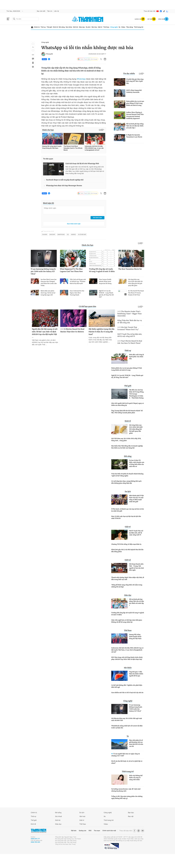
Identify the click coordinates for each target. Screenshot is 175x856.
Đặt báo (73, 830)
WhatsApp (81, 79)
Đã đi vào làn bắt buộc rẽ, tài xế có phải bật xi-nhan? (127, 762)
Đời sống (62, 27)
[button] (33, 44)
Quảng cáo (82, 830)
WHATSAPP (52, 234)
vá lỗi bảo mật (82, 234)
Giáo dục (82, 27)
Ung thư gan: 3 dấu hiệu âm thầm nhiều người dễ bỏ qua (136, 674)
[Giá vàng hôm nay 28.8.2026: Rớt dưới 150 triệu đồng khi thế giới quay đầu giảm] (119, 429)
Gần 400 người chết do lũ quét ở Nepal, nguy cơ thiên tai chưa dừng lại (127, 404)
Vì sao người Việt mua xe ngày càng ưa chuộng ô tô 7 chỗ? (125, 755)
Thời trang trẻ (138, 27)
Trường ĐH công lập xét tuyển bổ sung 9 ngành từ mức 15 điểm (127, 614)
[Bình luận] (33, 59)
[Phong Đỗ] (43, 54)
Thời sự (43, 27)
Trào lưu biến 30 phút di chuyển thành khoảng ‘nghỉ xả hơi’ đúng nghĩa (127, 475)
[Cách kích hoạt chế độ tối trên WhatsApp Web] (53, 168)
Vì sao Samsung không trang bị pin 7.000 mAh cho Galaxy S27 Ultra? (135, 708)
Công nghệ (114, 27)
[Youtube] (157, 11)
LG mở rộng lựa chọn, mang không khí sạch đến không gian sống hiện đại (126, 482)
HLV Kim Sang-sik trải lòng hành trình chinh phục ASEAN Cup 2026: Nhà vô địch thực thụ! (126, 658)
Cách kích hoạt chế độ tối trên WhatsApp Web (82, 164)
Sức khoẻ (58, 816)
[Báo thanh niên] (87, 19)
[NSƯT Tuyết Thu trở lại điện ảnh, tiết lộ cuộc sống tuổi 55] (119, 535)
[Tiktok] (164, 11)
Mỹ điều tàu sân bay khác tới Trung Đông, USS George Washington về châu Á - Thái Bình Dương (136, 394)
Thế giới (49, 27)
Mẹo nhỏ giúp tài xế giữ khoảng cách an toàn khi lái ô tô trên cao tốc (136, 743)
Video (123, 27)
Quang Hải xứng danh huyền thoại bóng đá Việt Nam (135, 636)
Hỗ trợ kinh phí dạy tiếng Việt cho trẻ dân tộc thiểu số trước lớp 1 (136, 602)
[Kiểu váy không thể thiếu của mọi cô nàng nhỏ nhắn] (119, 780)
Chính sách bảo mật (109, 830)
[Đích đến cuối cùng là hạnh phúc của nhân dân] (119, 359)
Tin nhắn (44, 234)
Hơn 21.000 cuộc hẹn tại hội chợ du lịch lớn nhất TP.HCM (126, 517)
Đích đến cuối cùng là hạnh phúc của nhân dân (136, 357)
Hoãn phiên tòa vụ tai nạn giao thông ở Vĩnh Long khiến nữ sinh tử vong (126, 369)
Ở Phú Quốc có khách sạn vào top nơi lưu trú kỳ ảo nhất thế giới (127, 510)
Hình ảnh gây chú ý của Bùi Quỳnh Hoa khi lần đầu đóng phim (127, 550)
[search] (25, 19)
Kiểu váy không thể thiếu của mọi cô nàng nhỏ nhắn (135, 777)
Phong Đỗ (49, 54)
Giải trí (100, 27)
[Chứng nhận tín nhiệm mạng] (111, 846)
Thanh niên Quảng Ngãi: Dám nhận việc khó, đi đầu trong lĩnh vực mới (127, 578)
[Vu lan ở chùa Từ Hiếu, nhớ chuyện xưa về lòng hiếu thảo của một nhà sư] (119, 464)
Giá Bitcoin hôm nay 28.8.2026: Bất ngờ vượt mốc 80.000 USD (126, 719)
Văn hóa (94, 27)
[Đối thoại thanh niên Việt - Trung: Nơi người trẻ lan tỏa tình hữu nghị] (119, 568)
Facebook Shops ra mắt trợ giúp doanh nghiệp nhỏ (64, 180)
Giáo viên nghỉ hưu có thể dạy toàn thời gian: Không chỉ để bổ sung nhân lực (126, 621)
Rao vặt (130, 816)
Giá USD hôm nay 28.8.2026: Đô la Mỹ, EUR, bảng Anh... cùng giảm (126, 439)
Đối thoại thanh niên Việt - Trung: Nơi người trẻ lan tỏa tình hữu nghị (136, 567)
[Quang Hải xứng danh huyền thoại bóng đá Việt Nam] (119, 638)
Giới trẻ (75, 27)
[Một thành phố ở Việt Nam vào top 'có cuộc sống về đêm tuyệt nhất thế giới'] (119, 500)
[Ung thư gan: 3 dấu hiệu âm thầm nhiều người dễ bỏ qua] (119, 676)
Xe (119, 27)
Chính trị (37, 27)
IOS (68, 234)
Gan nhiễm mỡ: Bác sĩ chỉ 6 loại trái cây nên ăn (127, 692)
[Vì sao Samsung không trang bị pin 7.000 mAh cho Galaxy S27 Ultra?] (119, 709)
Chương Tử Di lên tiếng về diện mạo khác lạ (126, 544)
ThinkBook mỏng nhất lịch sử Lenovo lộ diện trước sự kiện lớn (127, 727)
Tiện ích (49, 11)
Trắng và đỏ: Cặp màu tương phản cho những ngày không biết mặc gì (126, 797)
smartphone (61, 234)
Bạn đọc (131, 812)
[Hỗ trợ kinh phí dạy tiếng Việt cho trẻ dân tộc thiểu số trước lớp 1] (119, 603)
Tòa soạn (97, 830)
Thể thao (106, 27)
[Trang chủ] (32, 27)
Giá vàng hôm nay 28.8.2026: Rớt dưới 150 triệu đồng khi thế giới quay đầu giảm (135, 429)
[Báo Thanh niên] (38, 831)
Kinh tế (55, 27)
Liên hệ (56, 11)
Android (73, 234)
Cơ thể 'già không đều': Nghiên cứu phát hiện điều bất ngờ (126, 686)
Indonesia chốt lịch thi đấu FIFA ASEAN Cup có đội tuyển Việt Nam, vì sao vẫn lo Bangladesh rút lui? (127, 650)
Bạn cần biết (41, 11)
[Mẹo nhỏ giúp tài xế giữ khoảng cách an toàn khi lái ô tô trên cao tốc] (119, 744)
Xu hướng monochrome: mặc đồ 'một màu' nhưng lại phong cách (126, 790)
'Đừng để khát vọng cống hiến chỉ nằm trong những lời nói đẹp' (126, 586)
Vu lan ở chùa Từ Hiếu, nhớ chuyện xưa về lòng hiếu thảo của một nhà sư (136, 463)
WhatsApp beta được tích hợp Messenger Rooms (64, 186)
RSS (90, 830)
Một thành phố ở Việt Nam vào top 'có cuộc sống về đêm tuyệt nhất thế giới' (136, 499)
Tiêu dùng (129, 27)
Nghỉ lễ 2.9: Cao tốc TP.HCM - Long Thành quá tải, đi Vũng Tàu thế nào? (127, 376)
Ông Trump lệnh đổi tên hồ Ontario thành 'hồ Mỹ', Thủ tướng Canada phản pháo (127, 412)
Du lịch (88, 27)
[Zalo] (167, 11)
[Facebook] (161, 11)
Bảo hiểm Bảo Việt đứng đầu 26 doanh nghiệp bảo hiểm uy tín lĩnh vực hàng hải (127, 447)
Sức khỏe (69, 27)
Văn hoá (82, 816)
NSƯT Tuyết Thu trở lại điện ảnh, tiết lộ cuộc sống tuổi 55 (136, 533)
